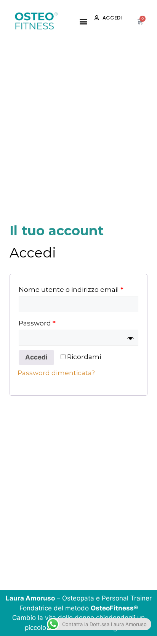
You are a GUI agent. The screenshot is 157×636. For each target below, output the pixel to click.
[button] (83, 21)
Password (37, 323)
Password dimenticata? (56, 373)
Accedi (36, 357)
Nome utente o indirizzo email (71, 289)
